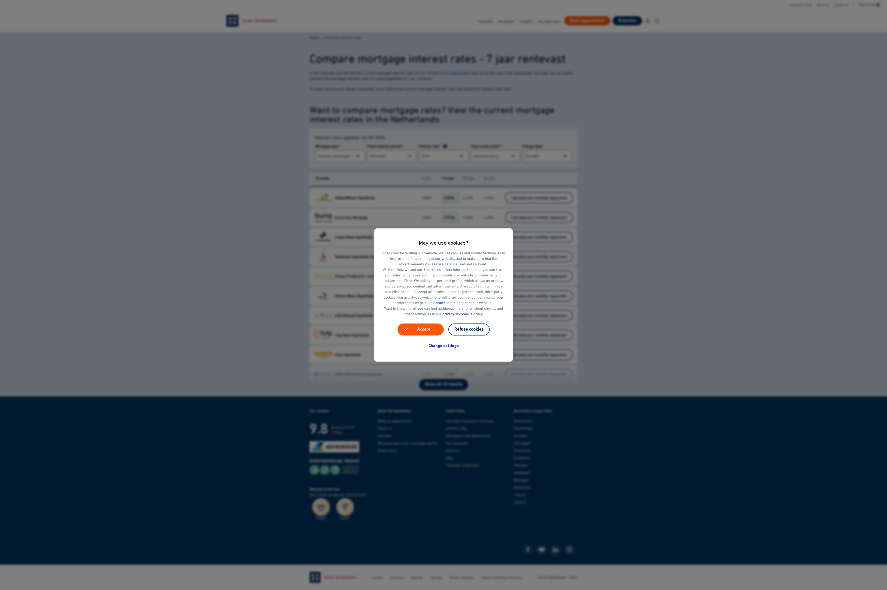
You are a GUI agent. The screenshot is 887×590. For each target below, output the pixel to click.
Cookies (439, 303)
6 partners (432, 269)
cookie (467, 314)
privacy (448, 314)
